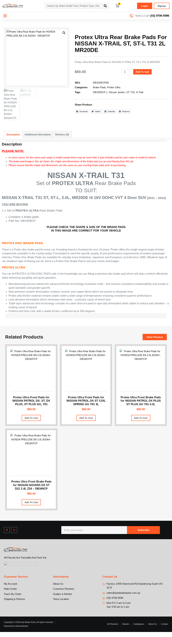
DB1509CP (99, 92)
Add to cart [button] (31, 418)
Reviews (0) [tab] (62, 134)
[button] (5, 15)
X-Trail (139, 92)
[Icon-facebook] (7, 530)
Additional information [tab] (38, 134)
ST (127, 92)
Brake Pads (99, 87)
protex (121, 92)
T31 (133, 92)
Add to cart (142, 71)
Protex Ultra (113, 87)
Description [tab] (13, 134)
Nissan (113, 92)
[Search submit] (105, 6)
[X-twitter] (14, 530)
